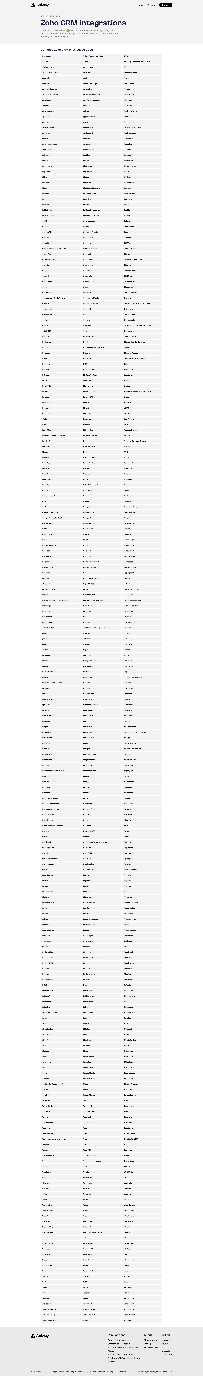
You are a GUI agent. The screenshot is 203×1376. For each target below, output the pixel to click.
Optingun (128, 859)
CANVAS (45, 237)
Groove (86, 534)
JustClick (128, 644)
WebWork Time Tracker (93, 1232)
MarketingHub (130, 743)
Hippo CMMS (129, 556)
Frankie (86, 468)
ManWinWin (47, 743)
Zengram (87, 1293)
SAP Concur (88, 1012)
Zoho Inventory (48, 1315)
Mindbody (46, 776)
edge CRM (87, 380)
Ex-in (44, 424)
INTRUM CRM (47, 617)
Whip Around (88, 1243)
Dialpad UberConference (134, 342)
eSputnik (46, 413)
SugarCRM (87, 1089)
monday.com (129, 782)
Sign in (165, 5)
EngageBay (46, 402)
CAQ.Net (127, 237)
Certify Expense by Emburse (54, 248)
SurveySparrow (130, 1095)
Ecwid (44, 380)
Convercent (129, 309)
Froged (86, 479)
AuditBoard (88, 133)
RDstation (87, 952)
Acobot (86, 78)
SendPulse (87, 1023)
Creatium (87, 325)
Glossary (92, 1372)
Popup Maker (129, 908)
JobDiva (86, 633)
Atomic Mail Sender (132, 128)
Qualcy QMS (88, 936)
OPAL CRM (87, 853)
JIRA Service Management (94, 628)
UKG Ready (87, 1177)
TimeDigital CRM (131, 1139)
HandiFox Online (49, 545)
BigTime (127, 172)
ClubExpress (47, 292)
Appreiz (127, 117)
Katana (127, 650)
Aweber (127, 150)
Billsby (45, 177)
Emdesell (46, 397)
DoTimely (46, 364)
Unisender (128, 1183)
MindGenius (129, 776)
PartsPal (127, 875)
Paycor (45, 886)
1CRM (85, 62)
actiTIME (46, 84)
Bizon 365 (87, 182)
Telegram (128, 1122)
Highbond (87, 556)
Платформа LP (89, 903)
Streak (86, 1084)
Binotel (86, 177)
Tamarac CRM (89, 1111)
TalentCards (47, 1106)
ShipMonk (128, 1029)
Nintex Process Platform (52, 826)
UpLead (86, 1188)
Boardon (45, 193)
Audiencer (46, 133)
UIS (43, 1177)
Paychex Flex (88, 881)
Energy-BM (88, 397)
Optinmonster (48, 864)
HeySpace (46, 556)
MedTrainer (47, 760)
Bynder (127, 215)
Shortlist (87, 1040)
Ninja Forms (129, 820)
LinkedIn (166, 1351)
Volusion (86, 1210)
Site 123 (86, 1045)
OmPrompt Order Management (96, 842)
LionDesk (87, 683)
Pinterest (87, 897)
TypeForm (46, 1172)
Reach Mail (128, 952)
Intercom (87, 611)
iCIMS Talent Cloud (91, 578)
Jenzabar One (48, 628)
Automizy (87, 144)
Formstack (128, 463)
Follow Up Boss (89, 457)
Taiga (126, 1100)
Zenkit (126, 1293)
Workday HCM (89, 1260)
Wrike (85, 1265)
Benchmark (47, 166)
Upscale (127, 1188)
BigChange (87, 166)
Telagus (86, 1122)
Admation (128, 89)
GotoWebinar (129, 523)
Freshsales (128, 474)
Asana (85, 122)
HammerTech (129, 540)
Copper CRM (129, 314)
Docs (67, 1372)
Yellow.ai (127, 1271)
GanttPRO (87, 490)
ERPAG (86, 408)
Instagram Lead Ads (132, 600)
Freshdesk (87, 474)
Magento (128, 710)
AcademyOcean (130, 73)
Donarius (46, 358)
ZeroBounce (129, 1298)
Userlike (127, 1194)
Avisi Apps (46, 150)
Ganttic (45, 490)
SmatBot (87, 1062)
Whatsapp (128, 1238)
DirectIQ (127, 347)
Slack (44, 1056)
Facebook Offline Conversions (54, 435)
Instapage (46, 606)
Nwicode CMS (89, 831)
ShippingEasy (47, 1034)
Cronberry (87, 331)
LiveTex (45, 694)
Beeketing (128, 161)
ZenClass (128, 1287)
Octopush (128, 831)
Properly (87, 930)
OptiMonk (87, 859)
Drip (126, 364)
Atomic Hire (88, 128)
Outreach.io (88, 870)
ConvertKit (88, 314)
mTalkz (86, 798)
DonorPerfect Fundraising (135, 358)
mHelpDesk (129, 765)
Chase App (46, 254)
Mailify (86, 721)
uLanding (46, 1183)
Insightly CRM (89, 595)
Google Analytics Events (134, 507)
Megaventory (89, 760)
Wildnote (46, 1249)
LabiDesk (128, 661)
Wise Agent (47, 1254)
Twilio (85, 1166)
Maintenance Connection (135, 732)
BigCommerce (130, 166)
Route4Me (128, 979)
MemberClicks (130, 760)
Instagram (128, 595)
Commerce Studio (91, 298)
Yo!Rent (127, 1276)
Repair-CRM (129, 963)
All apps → (112, 1362)
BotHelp (45, 204)
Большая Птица (89, 193)
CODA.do (87, 292)
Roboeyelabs (47, 979)
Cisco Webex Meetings (133, 259)
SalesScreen (129, 1001)
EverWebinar (129, 419)
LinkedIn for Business (133, 677)
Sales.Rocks (88, 1001)
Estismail (87, 413)
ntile (126, 826)
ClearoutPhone (130, 270)
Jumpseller (128, 639)
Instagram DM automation (120, 1354)
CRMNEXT (46, 331)
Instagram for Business (93, 600)
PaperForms (47, 875)
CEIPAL (127, 243)
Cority (45, 320)
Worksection (129, 1260)
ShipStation (129, 1034)
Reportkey (128, 968)
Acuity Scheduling (49, 89)
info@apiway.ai (143, 1372)
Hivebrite (46, 562)
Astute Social (48, 128)
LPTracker (128, 705)
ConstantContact (91, 303)
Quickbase (46, 941)
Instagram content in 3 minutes (123, 1347)
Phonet (86, 892)
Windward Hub (89, 1249)
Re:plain (45, 968)
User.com (87, 1194)
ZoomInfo (128, 1320)
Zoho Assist (129, 1304)
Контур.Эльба (89, 661)
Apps (140, 5)
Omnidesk (128, 837)
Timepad (45, 1144)
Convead (87, 309)
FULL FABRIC (129, 479)
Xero (44, 1271)
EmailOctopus (89, 391)
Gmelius (127, 501)
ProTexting (46, 936)
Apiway (86, 111)
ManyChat (87, 743)
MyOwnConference (50, 804)
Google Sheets (89, 518)
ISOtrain (127, 617)
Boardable (128, 188)
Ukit (126, 1177)
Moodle (86, 787)
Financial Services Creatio (135, 441)
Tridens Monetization (92, 1161)
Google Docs (88, 512)
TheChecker (47, 1133)
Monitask (46, 787)
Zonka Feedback (49, 1320)
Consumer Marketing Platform (137, 303)
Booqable (87, 199)
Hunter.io (87, 573)
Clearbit (45, 270)
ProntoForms (48, 930)
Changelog (79, 1372)
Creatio (45, 325)
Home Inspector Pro (92, 562)
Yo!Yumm (87, 1282)
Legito (127, 672)
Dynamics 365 (89, 369)
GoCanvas (46, 507)
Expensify (87, 424)
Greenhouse (129, 529)
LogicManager (48, 699)
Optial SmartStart (50, 859)
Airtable (86, 106)
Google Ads (88, 507)
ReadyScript (47, 957)
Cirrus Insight (48, 259)
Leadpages (128, 666)
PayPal (86, 886)
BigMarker (87, 172)
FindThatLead (89, 446)
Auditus (86, 139)
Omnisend (46, 842)
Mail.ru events (130, 727)
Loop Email (87, 699)
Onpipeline (128, 848)
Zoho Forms (129, 1309)
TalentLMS (87, 1106)
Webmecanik (47, 1232)
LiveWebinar (88, 694)
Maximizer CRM (89, 754)
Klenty (45, 661)
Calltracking (129, 226)
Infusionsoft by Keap (132, 589)
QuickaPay (128, 936)
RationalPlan (47, 952)
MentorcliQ (88, 765)
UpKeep (45, 1188)
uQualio (45, 1194)
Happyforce (129, 545)
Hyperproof (129, 573)
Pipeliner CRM (48, 903)
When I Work (47, 1243)
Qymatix (45, 946)
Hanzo (85, 545)
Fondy (126, 457)
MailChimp (46, 716)
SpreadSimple (89, 1073)
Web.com (87, 1216)
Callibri (86, 226)
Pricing (151, 5)
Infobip (86, 589)
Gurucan (127, 534)
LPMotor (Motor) (90, 705)
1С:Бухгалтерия (49, 67)
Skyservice (128, 1051)
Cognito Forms (130, 292)
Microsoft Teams (90, 771)
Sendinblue (47, 1023)
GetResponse (130, 496)
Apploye (45, 117)
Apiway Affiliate (151, 1347)
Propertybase (130, 930)
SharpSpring (47, 1029)
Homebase (128, 562)
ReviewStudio (89, 974)
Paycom (127, 881)
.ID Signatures (48, 584)
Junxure (86, 644)
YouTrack (46, 1282)
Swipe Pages (47, 1100)
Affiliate (61, 1372)
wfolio (85, 1238)
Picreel (127, 892)
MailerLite (128, 716)
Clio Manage (47, 287)
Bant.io (45, 161)
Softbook (128, 1067)
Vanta (85, 1199)
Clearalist (128, 265)
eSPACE (127, 408)
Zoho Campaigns (49, 1309)
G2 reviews (167, 1354)
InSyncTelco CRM (131, 606)
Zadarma (127, 1282)
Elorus (45, 391)
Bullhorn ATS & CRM (91, 215)
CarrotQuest (47, 243)
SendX (126, 1023)
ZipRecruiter (47, 1304)
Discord (86, 353)
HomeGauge (47, 567)
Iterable (86, 622)
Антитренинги (48, 111)
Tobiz (126, 1144)
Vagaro (45, 1199)
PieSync (45, 897)
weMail (45, 1238)
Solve (44, 1073)
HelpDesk (87, 551)
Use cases (101, 1372)
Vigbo (85, 1205)
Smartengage (89, 1056)
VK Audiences (129, 1205)
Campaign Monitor (91, 232)
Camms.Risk (47, 232)
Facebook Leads (131, 430)
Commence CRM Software (53, 298)
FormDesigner (48, 463)
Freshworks (47, 479)
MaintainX (87, 732)
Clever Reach (48, 276)
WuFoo (127, 1265)
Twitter (127, 1166)
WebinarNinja (48, 1227)
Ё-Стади (45, 375)
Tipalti (85, 1144)
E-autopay (128, 369)
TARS (126, 1111)
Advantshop (129, 95)
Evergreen (87, 419)
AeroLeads (46, 100)
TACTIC (86, 1100)
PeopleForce (47, 892)
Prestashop (129, 914)
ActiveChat (129, 84)
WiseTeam (87, 1254)
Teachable (87, 1117)
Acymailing (87, 89)
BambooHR (128, 155)
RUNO (44, 985)
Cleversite (87, 276)
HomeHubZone (89, 567)
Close (85, 287)
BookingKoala (129, 193)
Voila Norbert (48, 1210)
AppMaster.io (89, 117)
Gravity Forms (89, 529)
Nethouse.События (50, 809)
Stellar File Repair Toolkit (52, 1084)
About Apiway (150, 1340)
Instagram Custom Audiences (55, 600)
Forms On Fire (89, 463)
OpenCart (128, 853)
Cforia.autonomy (90, 248)
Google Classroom (50, 512)
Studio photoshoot (117, 1340)
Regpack (87, 963)
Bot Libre (128, 199)
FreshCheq (47, 474)
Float (85, 452)
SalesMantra (129, 996)
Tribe (44, 1161)
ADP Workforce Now (91, 95)
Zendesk (45, 1293)
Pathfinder (46, 881)
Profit (126, 925)
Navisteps (87, 804)
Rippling (127, 974)
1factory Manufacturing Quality (137, 62)
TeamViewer (47, 1122)
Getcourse (88, 496)
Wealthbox (46, 1216)
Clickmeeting (89, 281)
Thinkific (86, 1133)
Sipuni (44, 1045)
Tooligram (128, 1150)
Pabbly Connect (130, 870)
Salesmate (46, 1001)
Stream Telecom (131, 1084)
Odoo (44, 837)
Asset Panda (129, 122)
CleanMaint (88, 265)
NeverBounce (48, 815)
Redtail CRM (47, 963)
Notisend (87, 826)
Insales (45, 595)
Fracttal (45, 468)
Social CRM (88, 1067)
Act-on (127, 78)
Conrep (45, 303)
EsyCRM (127, 413)
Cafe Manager (89, 221)
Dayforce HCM (130, 336)
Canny (126, 232)
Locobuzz (128, 694)
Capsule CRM (88, 237)
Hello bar (46, 551)
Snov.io (45, 1067)
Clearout (87, 270)
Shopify (45, 1040)
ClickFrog (128, 276)
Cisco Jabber (88, 259)
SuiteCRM (128, 1089)
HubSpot (46, 573)
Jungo (44, 644)
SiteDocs (128, 1045)
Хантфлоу (87, 655)
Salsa (85, 1007)
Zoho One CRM (89, 1315)
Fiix (84, 441)
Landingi (45, 666)
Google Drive (129, 512)
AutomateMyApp (49, 144)
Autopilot (128, 144)
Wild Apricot (129, 1243)
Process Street (130, 919)
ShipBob (86, 1029)
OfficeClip (87, 837)
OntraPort (46, 853)
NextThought (48, 820)
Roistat (86, 979)
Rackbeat (87, 946)
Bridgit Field (47, 210)
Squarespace (129, 1073)
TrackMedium (89, 1155)
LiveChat (87, 688)
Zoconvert (87, 1304)
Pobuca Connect (131, 903)
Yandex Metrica (89, 1271)
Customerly (129, 331)
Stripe (45, 1089)
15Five (126, 56)
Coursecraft (129, 320)
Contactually (47, 309)
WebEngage (129, 1216)
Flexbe (45, 452)
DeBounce (46, 342)
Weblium (127, 1227)
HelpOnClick (129, 551)
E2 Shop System (90, 375)
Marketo (46, 749)
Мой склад (128, 793)
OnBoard (127, 842)
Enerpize (128, 397)
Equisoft (46, 408)
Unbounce (87, 1183)
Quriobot (128, 941)
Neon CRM (128, 804)
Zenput (86, 1298)
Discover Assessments (133, 353)
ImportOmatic (89, 584)
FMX (126, 452)
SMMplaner (129, 1062)
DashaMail (46, 336)
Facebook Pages (90, 435)
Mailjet (45, 727)
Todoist (45, 1150)
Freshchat (128, 468)
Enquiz (86, 402)
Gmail (44, 501)
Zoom (85, 1320)
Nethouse (46, 56)
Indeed (127, 584)
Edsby (126, 380)
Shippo (86, 1034)
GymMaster (88, 540)
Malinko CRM (88, 738)
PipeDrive (128, 897)
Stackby (45, 1078)
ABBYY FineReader (50, 73)
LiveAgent (46, 688)
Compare (122, 1372)
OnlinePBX (87, 848)
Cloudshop (128, 287)
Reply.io (86, 968)
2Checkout (88, 67)
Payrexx (127, 886)
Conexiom (128, 298)
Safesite (127, 985)
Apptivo (45, 122)
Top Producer (48, 1155)
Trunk (44, 1166)
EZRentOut (88, 430)
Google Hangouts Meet (52, 518)
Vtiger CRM (129, 1210)
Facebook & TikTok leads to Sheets (124, 1358)
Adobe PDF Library (50, 95)
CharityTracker (130, 248)
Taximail (45, 1117)
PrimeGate (46, 919)
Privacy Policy (155, 1372)
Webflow (46, 1221)
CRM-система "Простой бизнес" (138, 325)
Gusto (45, 540)
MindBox (86, 776)
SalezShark (47, 1007)
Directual (46, 353)
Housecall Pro (130, 567)
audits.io (46, 139)
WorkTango (47, 1265)
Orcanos (127, 864)
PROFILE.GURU (89, 925)
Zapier (85, 1287)
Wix (125, 1254)
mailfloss (46, 721)
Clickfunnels (47, 281)
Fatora (127, 435)
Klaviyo (127, 655)
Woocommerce (48, 1260)
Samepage (128, 1007)
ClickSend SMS (130, 281)
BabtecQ (46, 155)
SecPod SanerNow (50, 1012)
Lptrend (45, 710)
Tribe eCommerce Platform (94, 56)
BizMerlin (46, 182)
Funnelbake (47, 485)
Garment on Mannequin (119, 1344)
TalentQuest (129, 1106)
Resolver (46, 974)
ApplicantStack (130, 111)
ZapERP (45, 1287)
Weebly (127, 1232)
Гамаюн (127, 485)
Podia (44, 908)
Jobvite (127, 633)
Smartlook (128, 1056)
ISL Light (87, 617)
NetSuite (128, 809)
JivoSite (127, 628)
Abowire (86, 73)
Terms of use (167, 1372)
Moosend (46, 793)
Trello (126, 1155)
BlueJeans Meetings (91, 188)
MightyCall (128, 771)
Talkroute (46, 1111)
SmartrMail (47, 1062)
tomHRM (87, 1150)
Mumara (127, 798)
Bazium (86, 161)
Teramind (46, 1128)
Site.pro (45, 1051)
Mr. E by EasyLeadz (50, 798)
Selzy (44, 1018)
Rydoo (85, 985)
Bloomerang (129, 182)
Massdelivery (47, 754)
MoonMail (128, 787)
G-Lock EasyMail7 (90, 485)
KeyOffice (46, 655)
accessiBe (46, 78)
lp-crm (127, 699)
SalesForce (128, 990)
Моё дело (87, 782)
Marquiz (86, 749)
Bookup (45, 199)
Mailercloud (88, 716)
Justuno (45, 650)
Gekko (126, 490)
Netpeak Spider (89, 809)
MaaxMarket (88, 710)
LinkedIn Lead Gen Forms (52, 683)
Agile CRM (128, 100)
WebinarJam (129, 1221)
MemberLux (47, 765)
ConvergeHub (48, 314)
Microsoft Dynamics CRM (53, 771)
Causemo (87, 243)
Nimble (86, 820)
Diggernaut (47, 347)
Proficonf (46, 925)
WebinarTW (88, 1227)
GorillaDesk (47, 523)
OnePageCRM (48, 848)
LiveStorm (128, 688)
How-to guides (111, 1372)
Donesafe (87, 358)
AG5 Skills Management (93, 100)
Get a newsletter (49, 496)
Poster (45, 914)
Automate (128, 139)
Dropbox (46, 369)
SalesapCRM (47, 990)
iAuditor (45, 578)
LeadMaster (88, 666)
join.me (45, 639)
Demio (86, 342)
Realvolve (128, 957)
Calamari (127, 221)
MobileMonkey (48, 782)
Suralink (45, 1095)
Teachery (128, 1117)
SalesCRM (87, 990)
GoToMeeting (89, 523)
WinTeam (128, 1249)
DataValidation (89, 336)
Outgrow (46, 870)
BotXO (86, 204)
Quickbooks (88, 941)
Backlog (86, 155)
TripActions (129, 1161)
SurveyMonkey (89, 1095)
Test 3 (85, 1128)
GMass (86, 501)
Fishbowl (127, 446)
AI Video (111, 1351)
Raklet (127, 946)
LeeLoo (86, 672)
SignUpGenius (130, 1040)
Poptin (86, 908)
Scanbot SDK (129, 1012)
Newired (86, 815)
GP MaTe (45, 529)
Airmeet (45, 106)
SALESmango (88, 996)
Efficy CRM (46, 386)
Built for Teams (48, 215)
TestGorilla (128, 1128)
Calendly (45, 226)
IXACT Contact (130, 622)
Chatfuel (87, 254)
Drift (85, 364)
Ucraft (86, 1172)
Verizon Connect (49, 1205)
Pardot (86, 875)
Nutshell (45, 831)
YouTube (166, 1344)
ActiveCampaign (90, 84)
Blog (72, 1372)
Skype (85, 1051)
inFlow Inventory (49, 589)
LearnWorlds (47, 672)
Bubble (127, 210)
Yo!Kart (86, 1276)
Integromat (47, 611)
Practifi (86, 914)
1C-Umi (45, 62)
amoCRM (128, 106)
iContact (128, 578)
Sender (86, 1018)
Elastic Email (88, 386)
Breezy (127, 204)
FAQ (86, 1372)
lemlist (45, 677)
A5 (125, 67)
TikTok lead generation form (54, 1139)
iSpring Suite (47, 622)
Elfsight (127, 386)
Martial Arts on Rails (132, 749)
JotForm (87, 639)
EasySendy (128, 375)
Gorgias (127, 518)
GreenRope (47, 534)
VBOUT (127, 1199)
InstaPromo (88, 606)
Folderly (45, 457)
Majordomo (47, 738)
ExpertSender (48, 430)
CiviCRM (45, 265)
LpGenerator (47, 705)
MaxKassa (128, 754)
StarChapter (129, 1078)
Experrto (128, 424)
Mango (127, 738)
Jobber (45, 633)
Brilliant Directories (91, 210)
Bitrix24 (127, 177)
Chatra (127, 254)
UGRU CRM (128, 1172)
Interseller (128, 611)
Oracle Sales (88, 864)
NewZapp (128, 815)
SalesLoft (46, 996)
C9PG (44, 221)
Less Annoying (89, 677)
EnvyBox (127, 402)
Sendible (127, 1018)
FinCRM (45, 446)
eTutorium (46, 419)
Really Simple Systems (92, 957)
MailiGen (127, 721)
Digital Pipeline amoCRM (93, 347)
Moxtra (86, 793)
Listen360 (128, 683)
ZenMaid (45, 1298)
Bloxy (44, 188)
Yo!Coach (46, 1276)
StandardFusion (90, 1078)
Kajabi (85, 650)
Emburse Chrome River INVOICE (137, 391)
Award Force (88, 150)
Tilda (85, 1139)
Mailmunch (87, 727)
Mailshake (46, 732)
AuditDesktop (130, 133)
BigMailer (46, 172)
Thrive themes (130, 1133)
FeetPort (46, 441)
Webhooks (87, 1221)
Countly (86, 320)
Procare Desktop (90, 919)
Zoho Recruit (129, 1315)
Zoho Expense (89, 1309)
